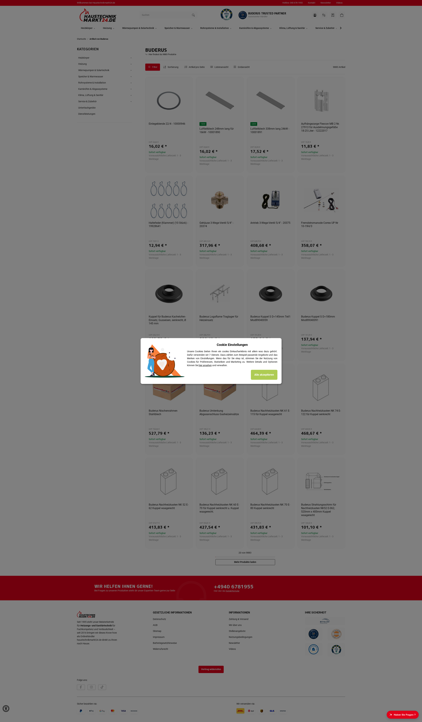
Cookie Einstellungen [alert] (232, 345)
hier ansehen (205, 365)
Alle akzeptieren (264, 374)
